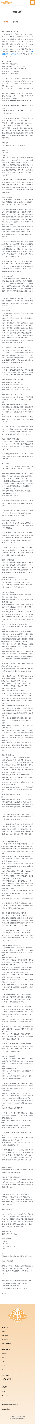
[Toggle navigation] (32, 2)
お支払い (4, 1391)
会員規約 (4, 1387)
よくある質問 (6, 1409)
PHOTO (4, 1353)
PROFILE (5, 1335)
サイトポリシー (6, 1396)
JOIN (3, 1365)
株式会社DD (6, 1379)
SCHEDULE (5, 1340)
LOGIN (4, 1369)
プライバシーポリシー (8, 1400)
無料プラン (16, 22)
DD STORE (6, 1344)
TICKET (4, 1361)
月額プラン (6, 22)
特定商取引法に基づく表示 (10, 1405)
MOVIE (4, 1357)
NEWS (4, 1331)
